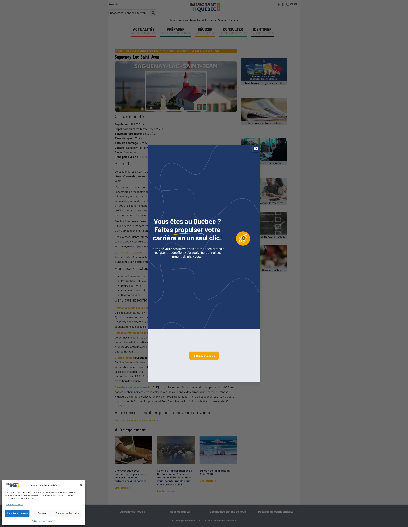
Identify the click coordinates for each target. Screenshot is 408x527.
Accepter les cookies (17, 513)
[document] (204, 263)
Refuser (42, 513)
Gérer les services (14, 504)
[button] (80, 485)
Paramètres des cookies (68, 513)
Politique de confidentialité (43, 521)
